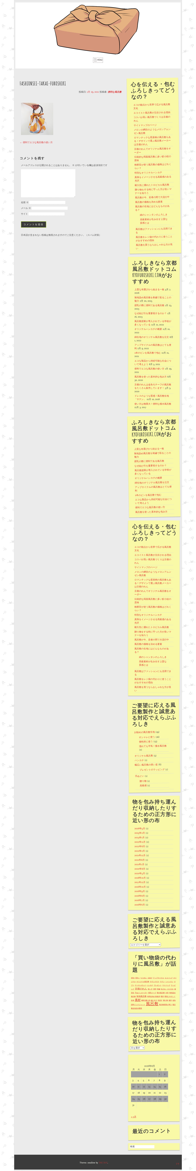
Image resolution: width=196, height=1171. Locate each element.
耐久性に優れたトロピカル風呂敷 (152, 185)
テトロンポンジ (140, 985)
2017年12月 (139, 882)
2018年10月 (140, 877)
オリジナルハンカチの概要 (148, 329)
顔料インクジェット (138, 1005)
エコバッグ (169, 978)
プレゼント (158, 985)
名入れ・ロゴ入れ (167, 989)
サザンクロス (154, 982)
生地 (132, 1000)
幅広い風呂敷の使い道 (146, 764)
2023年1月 (139, 837)
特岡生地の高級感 (153, 996)
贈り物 (143, 781)
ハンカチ (139, 760)
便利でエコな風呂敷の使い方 (36, 142)
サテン (162, 982)
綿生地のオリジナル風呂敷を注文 (151, 337)
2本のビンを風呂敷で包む (147, 352)
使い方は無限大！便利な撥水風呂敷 (152, 403)
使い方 (150, 989)
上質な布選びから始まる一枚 (149, 289)
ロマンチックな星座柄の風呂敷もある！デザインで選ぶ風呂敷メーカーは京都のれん (152, 141)
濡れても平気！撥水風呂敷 (153, 746)
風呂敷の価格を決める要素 (149, 201)
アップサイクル (158, 978)
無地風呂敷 (141, 996)
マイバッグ (166, 985)
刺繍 (158, 989)
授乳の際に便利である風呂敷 (149, 305)
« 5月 (133, 1116)
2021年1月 (139, 864)
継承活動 (144, 1000)
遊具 (170, 1000)
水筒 (167, 993)
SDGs (133, 978)
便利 (154, 989)
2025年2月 (139, 833)
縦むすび (154, 1000)
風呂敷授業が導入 (165, 1005)
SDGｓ (137, 978)
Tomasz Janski (103, 1163)
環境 (162, 996)
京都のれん (141, 988)
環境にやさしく (169, 996)
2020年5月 (139, 873)
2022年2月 (139, 851)
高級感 (143, 785)
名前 (25, 202)
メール (26, 208)
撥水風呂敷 (161, 993)
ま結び (150, 978)
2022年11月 (139, 842)
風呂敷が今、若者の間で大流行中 (152, 197)
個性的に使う (146, 741)
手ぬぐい (139, 776)
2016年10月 (140, 886)
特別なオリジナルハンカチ (148, 172)
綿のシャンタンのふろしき (153, 214)
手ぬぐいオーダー (141, 993)
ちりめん (143, 978)
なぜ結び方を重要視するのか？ (150, 313)
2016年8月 (139, 895)
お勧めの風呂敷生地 (144, 732)
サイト (24, 213)
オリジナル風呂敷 (144, 755)
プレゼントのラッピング (152, 769)
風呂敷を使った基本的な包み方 (150, 376)
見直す (160, 1000)
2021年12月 (139, 855)
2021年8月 (139, 860)
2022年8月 (139, 846)
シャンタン (169, 982)
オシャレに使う (147, 737)
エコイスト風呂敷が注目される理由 (151, 112)
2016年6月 (139, 904)
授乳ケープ (152, 993)
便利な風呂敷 (115, 92)
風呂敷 (152, 1003)
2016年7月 (139, 900)
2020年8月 (139, 868)
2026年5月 (139, 828)
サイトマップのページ (145, 125)
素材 (138, 1000)
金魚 (174, 1000)
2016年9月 (139, 891)
